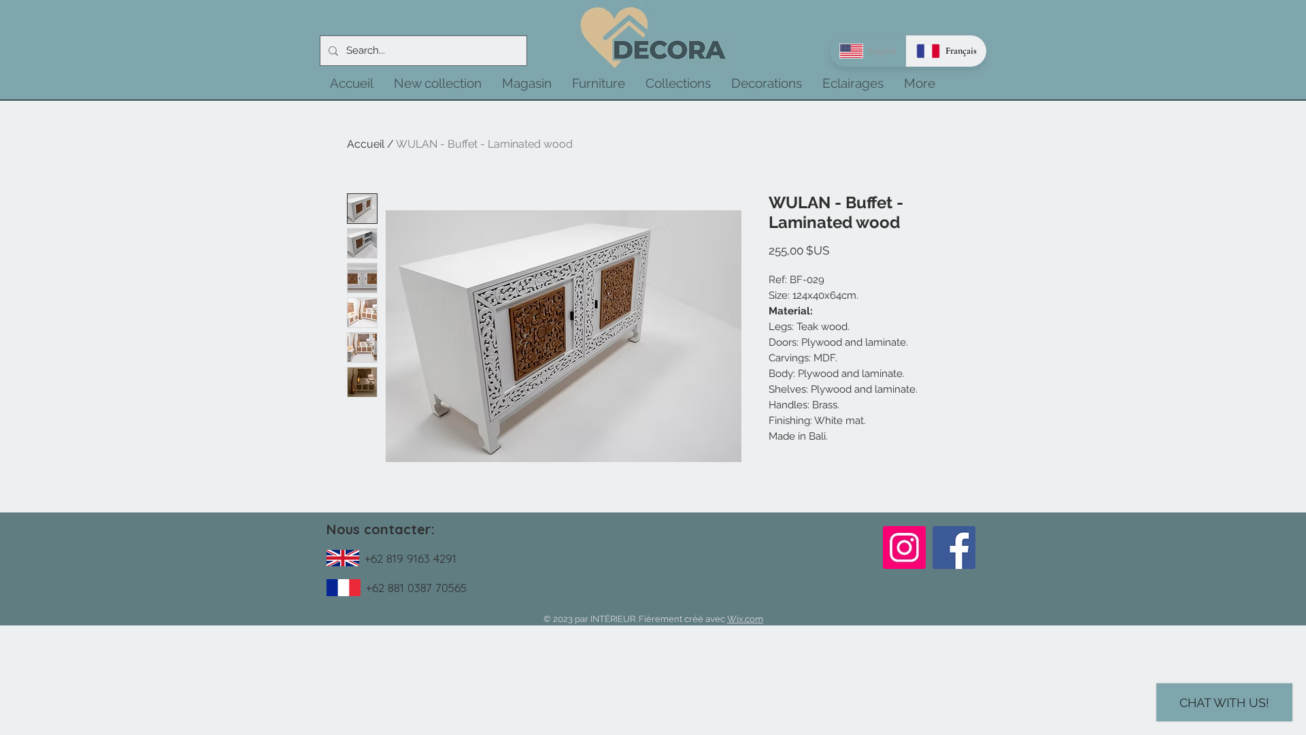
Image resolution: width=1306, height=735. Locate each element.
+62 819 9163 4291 (410, 558)
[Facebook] (954, 547)
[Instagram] (904, 547)
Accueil (365, 143)
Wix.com (745, 619)
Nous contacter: (380, 529)
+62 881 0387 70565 (416, 588)
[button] (438, 83)
